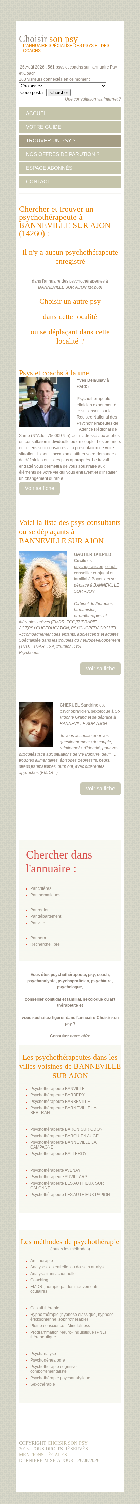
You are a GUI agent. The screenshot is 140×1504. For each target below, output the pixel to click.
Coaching (39, 1280)
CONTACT (38, 181)
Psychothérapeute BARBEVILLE (60, 1101)
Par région (40, 910)
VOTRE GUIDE (43, 127)
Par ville (37, 923)
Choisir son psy (68, 1443)
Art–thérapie (41, 1260)
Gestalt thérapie (44, 1308)
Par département (45, 916)
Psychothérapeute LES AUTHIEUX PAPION (70, 1194)
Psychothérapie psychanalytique (60, 1378)
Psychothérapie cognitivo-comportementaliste (54, 1369)
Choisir (48, 39)
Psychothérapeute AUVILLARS (58, 1176)
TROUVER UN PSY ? (50, 140)
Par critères (40, 888)
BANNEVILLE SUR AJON (62, 287)
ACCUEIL (37, 113)
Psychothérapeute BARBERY (57, 1095)
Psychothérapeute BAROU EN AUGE (64, 1136)
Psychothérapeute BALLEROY (58, 1153)
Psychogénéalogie (47, 1360)
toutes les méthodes (70, 1249)
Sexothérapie (42, 1384)
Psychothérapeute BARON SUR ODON (66, 1129)
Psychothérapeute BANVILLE (57, 1088)
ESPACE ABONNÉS (49, 168)
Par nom (38, 938)
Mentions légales (43, 1454)
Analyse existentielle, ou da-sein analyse (68, 1267)
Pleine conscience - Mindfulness (60, 1325)
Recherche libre (45, 944)
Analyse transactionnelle (53, 1273)
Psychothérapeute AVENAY (55, 1170)
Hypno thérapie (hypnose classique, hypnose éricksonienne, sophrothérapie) (72, 1317)
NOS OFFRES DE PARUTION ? (62, 154)
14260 (95, 287)
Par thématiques (45, 895)
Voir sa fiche (39, 488)
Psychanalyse (43, 1353)
